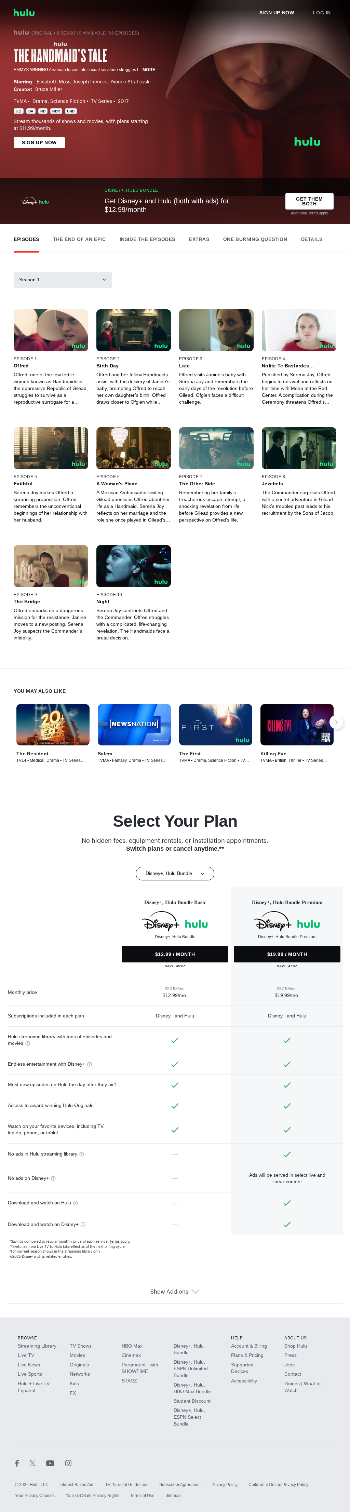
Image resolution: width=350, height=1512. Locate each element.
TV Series (101, 101)
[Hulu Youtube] (55, 1463)
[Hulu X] (38, 1463)
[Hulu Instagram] (68, 1463)
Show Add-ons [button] (169, 1292)
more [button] (149, 69)
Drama (40, 101)
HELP (237, 1338)
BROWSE (27, 1338)
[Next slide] (336, 722)
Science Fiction (67, 101)
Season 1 (29, 279)
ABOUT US (295, 1338)
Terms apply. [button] (120, 1241)
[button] (26, 238)
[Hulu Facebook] (22, 1463)
